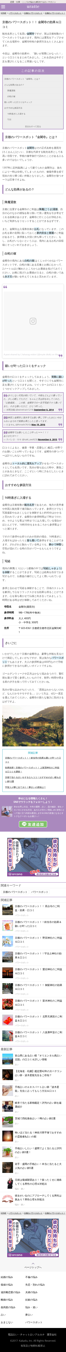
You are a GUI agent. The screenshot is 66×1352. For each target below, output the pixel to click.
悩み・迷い (31, 1307)
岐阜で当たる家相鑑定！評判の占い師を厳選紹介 (38, 1104)
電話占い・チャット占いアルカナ (26, 1334)
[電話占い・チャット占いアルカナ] (33, 1256)
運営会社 (52, 1334)
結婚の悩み (7, 1277)
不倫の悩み (31, 1277)
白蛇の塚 (11, 96)
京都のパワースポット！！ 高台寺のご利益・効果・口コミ (37, 908)
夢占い (29, 1314)
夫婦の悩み (31, 1292)
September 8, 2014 (44, 409)
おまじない (7, 1322)
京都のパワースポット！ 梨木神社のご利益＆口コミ (38, 1002)
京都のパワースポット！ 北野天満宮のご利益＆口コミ (38, 1018)
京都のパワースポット (33, 13)
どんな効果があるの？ (14, 84)
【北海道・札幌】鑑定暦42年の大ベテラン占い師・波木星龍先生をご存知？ (38, 1073)
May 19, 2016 (38, 424)
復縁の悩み (7, 1284)
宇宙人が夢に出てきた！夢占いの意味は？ (25, 787)
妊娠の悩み (31, 1299)
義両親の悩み (8, 1307)
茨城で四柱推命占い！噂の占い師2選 (35, 1118)
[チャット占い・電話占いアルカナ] (33, 875)
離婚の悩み (7, 1299)
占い (3, 1314)
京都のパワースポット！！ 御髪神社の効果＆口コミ (38, 987)
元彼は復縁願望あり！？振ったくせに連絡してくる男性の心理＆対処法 (38, 1181)
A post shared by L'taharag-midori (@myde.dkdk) (27, 354)
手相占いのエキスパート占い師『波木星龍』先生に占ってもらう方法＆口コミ (37, 1089)
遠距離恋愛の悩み (10, 1292)
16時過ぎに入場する (16, 113)
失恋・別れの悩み (35, 1284)
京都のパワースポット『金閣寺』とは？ (22, 78)
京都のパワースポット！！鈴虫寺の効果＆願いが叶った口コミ (38, 924)
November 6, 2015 (47, 439)
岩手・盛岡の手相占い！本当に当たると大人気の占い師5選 (38, 1166)
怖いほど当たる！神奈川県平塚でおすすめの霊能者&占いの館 (38, 1134)
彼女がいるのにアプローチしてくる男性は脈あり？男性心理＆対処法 (38, 1197)
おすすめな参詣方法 (13, 107)
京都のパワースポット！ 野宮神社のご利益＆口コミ (38, 939)
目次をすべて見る (33, 126)
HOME (3, 13)
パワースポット (15, 13)
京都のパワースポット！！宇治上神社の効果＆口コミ (38, 955)
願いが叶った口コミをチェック (18, 102)
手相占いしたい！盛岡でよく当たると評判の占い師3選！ (38, 1150)
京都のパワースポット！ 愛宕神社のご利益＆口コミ (38, 971)
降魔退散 (11, 90)
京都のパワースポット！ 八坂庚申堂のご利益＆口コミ (38, 1034)
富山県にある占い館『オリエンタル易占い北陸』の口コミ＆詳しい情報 (38, 1057)
